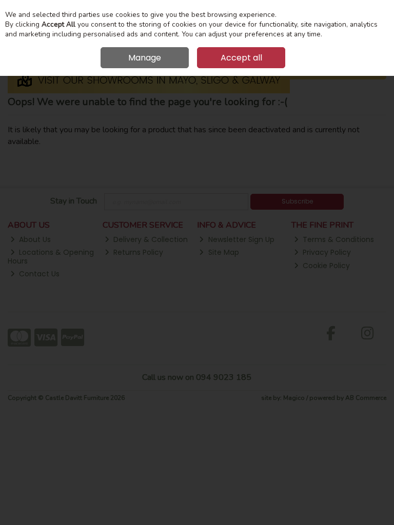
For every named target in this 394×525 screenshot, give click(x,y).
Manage (144, 58)
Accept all (241, 58)
